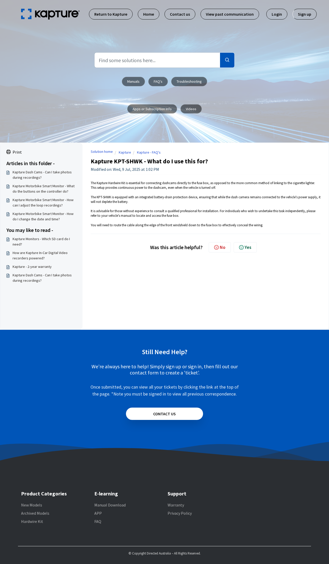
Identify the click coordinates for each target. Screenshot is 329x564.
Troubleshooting (189, 81)
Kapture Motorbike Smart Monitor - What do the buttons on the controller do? (44, 189)
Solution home (102, 151)
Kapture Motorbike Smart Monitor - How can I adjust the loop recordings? (43, 203)
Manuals (133, 81)
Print (17, 152)
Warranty (176, 504)
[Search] (227, 60)
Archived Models (35, 513)
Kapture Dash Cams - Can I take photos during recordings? (42, 175)
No (222, 247)
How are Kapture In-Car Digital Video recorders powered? (40, 255)
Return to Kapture (110, 14)
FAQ (97, 521)
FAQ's (158, 81)
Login (277, 14)
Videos (191, 109)
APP (98, 513)
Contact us (180, 14)
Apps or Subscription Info (152, 109)
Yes (248, 247)
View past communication (230, 14)
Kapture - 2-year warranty (32, 266)
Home (148, 14)
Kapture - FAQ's (149, 152)
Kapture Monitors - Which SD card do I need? (41, 242)
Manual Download (110, 504)
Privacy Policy (180, 513)
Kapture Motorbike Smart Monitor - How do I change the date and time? (43, 216)
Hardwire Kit (32, 521)
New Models (31, 504)
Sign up (304, 14)
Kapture (125, 152)
